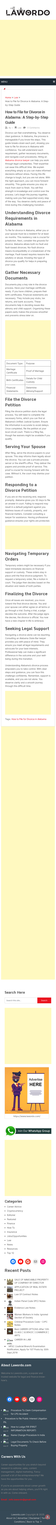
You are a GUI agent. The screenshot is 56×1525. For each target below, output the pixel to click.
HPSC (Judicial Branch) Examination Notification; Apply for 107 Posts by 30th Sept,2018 (28, 1349)
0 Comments (33, 127)
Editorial (11, 1215)
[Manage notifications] (47, 1516)
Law (16, 97)
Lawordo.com (18, 1514)
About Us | (11, 1518)
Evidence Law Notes (24, 1307)
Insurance (12, 1232)
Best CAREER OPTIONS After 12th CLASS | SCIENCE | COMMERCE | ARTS (31, 1332)
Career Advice (14, 1206)
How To (11, 1227)
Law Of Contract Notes (26, 1294)
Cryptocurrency (15, 1210)
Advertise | (23, 1518)
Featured (11, 1219)
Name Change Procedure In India (28, 1435)
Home (8, 97)
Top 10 (10, 1253)
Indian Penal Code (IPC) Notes (29, 1301)
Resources (12, 1248)
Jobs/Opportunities (17, 1236)
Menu (4, 81)
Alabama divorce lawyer (17, 160)
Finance (11, 1223)
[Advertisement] (28, 48)
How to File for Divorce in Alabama (29, 719)
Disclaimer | (35, 1518)
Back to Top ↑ (34, 1521)
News (10, 1244)
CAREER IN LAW (22, 1339)
